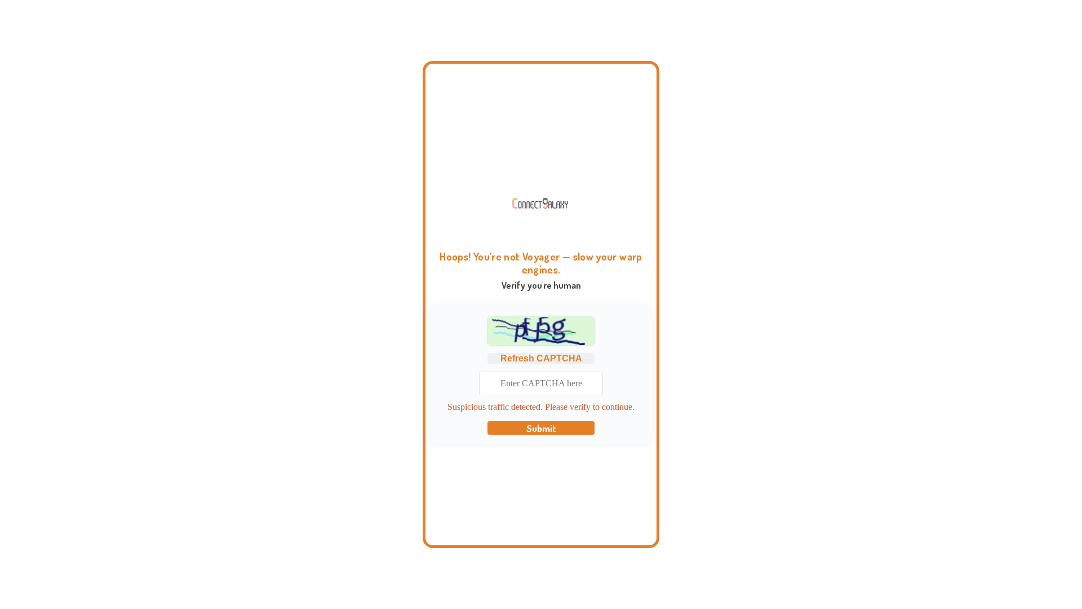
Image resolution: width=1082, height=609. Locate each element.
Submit (541, 428)
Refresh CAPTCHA (541, 358)
